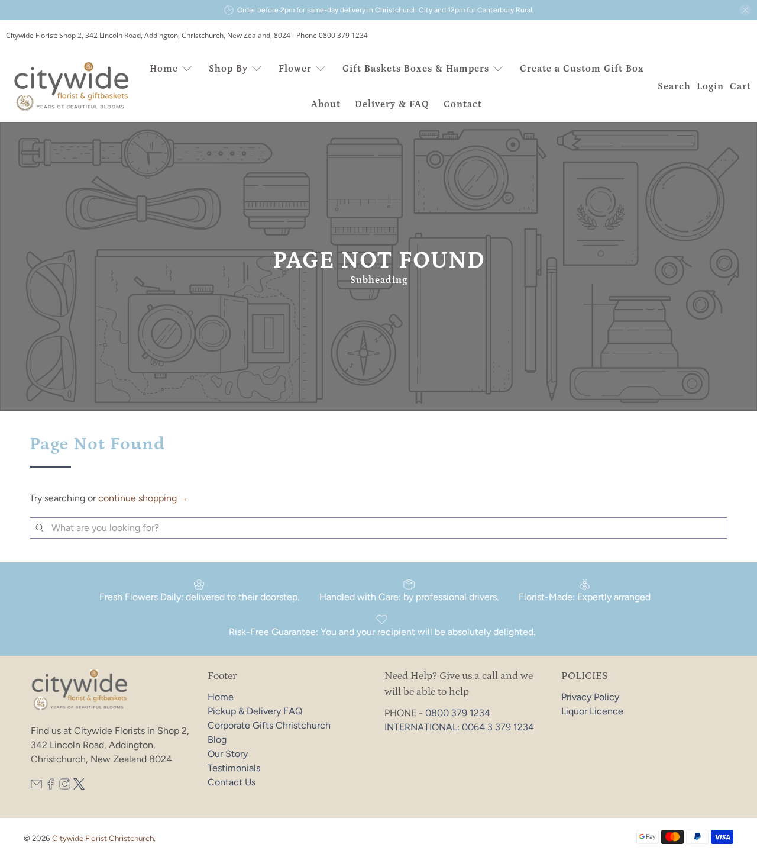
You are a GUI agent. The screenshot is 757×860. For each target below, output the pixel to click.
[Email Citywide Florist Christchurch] (36, 786)
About (326, 104)
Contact (463, 104)
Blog (217, 739)
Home (164, 68)
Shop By (228, 68)
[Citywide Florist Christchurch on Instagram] (64, 786)
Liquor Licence (592, 711)
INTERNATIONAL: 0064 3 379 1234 (459, 727)
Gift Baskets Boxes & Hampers (415, 68)
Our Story (228, 753)
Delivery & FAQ (392, 104)
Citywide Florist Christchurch (103, 838)
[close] (745, 10)
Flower (295, 68)
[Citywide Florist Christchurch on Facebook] (50, 786)
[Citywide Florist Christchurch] (72, 86)
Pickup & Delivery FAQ (255, 711)
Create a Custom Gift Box (582, 68)
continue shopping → (143, 498)
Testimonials (234, 768)
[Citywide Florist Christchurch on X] (79, 786)
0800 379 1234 (457, 713)
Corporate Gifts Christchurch (269, 725)
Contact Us (231, 782)
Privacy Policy (590, 697)
